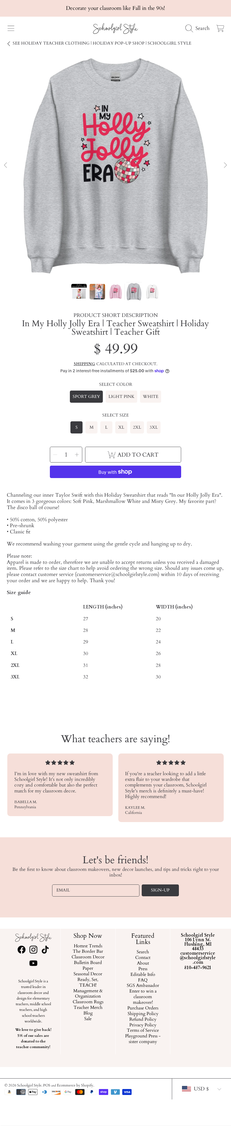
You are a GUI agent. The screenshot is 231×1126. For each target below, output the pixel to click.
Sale (88, 1019)
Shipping (84, 364)
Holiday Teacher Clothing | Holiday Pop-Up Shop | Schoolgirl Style (102, 43)
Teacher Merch (88, 1008)
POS (46, 1085)
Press (142, 969)
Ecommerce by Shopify (75, 1085)
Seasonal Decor (88, 974)
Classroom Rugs (88, 1002)
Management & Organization (88, 993)
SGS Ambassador (143, 986)
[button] (10, 28)
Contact (142, 958)
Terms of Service (143, 1030)
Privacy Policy (142, 1025)
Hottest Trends (88, 946)
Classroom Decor (88, 957)
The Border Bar (88, 951)
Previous (6, 165)
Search (143, 952)
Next (225, 165)
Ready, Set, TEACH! (88, 982)
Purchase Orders (142, 1008)
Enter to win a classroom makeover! (143, 997)
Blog (88, 1013)
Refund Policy (142, 1019)
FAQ (143, 980)
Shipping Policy (143, 1014)
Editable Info (142, 974)
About (143, 963)
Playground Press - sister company (143, 1039)
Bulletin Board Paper (88, 965)
